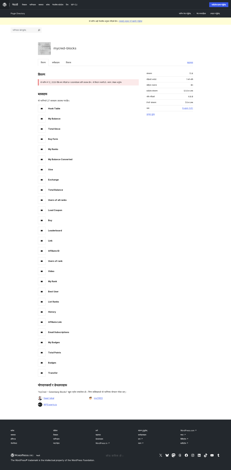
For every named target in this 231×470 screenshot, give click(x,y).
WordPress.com (188, 430)
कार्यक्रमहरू (142, 435)
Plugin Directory (18, 13)
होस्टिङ (13, 439)
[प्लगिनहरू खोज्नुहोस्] (39, 30)
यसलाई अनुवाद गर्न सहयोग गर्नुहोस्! (130, 21)
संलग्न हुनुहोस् (142, 430)
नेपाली (38, 455)
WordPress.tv (103, 443)
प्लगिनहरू (56, 439)
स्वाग (141, 443)
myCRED (98, 398)
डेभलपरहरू (99, 439)
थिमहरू (55, 435)
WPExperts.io (50, 404)
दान (140, 439)
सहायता (190, 62)
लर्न (97, 430)
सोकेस (55, 430)
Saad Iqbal (49, 398)
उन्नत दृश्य (151, 114)
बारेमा (12, 430)
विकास (68, 62)
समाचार (13, 435)
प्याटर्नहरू (56, 443)
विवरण (43, 62)
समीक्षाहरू (56, 62)
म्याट (183, 435)
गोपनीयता (14, 443)
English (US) (187, 108)
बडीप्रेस (184, 443)
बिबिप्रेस (184, 439)
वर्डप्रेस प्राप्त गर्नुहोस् (219, 4)
